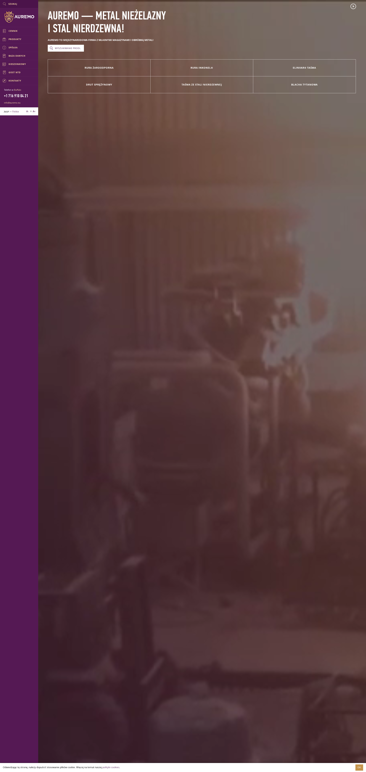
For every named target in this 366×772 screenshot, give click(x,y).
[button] (353, 6)
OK (359, 767)
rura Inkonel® (202, 67)
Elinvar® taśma (304, 67)
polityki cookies (110, 767)
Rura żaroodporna (99, 67)
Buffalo (17, 89)
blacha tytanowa (304, 84)
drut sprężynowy (99, 84)
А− (27, 111)
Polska (15, 111)
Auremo (19, 17)
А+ (34, 111)
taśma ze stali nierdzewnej (202, 84)
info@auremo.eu (12, 102)
